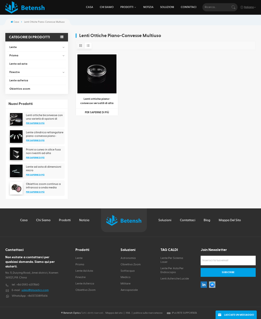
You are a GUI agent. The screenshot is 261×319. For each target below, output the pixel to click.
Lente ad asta (18, 64)
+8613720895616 (37, 296)
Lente (13, 47)
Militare (125, 283)
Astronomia (128, 258)
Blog (207, 220)
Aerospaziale (129, 290)
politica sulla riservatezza (148, 313)
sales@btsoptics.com (35, 290)
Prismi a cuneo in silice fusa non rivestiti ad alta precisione (43, 151)
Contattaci (188, 7)
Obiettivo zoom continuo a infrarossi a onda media (43, 186)
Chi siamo (107, 7)
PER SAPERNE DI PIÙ (35, 123)
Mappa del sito (230, 220)
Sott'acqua (128, 271)
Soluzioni (167, 7)
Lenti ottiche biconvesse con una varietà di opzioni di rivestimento (44, 117)
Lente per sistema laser (172, 260)
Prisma (13, 55)
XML (128, 313)
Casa (89, 7)
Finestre (14, 72)
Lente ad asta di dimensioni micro (43, 168)
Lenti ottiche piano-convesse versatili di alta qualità (96, 101)
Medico (125, 277)
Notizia (148, 7)
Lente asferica (18, 80)
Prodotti (127, 7)
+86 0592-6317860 (28, 284)
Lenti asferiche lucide (175, 278)
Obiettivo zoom (19, 89)
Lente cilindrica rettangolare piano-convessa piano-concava (44, 134)
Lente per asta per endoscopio (172, 270)
